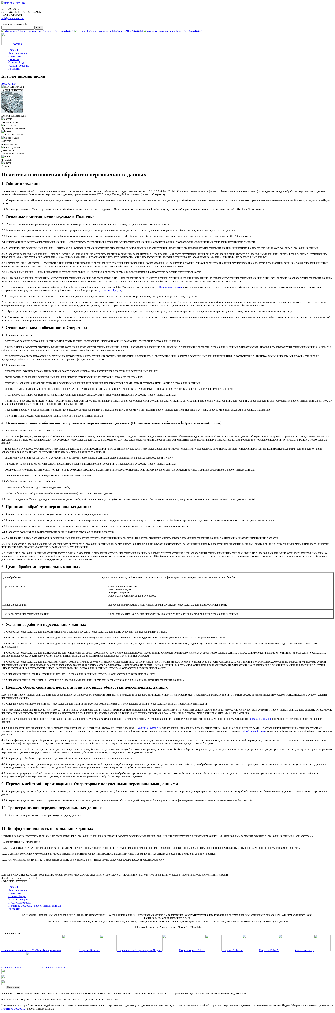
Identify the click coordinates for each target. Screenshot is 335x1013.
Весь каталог (9, 83)
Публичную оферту (170, 286)
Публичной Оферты (109, 290)
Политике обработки (13, 1008)
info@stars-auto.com (12, 18)
